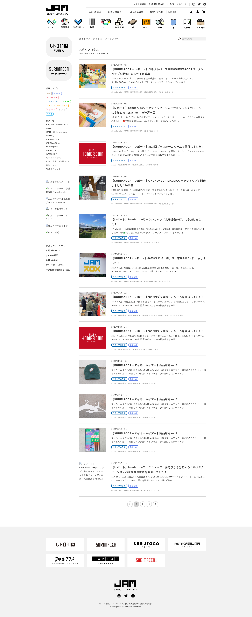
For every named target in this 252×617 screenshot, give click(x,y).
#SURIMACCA (136, 92)
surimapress (52, 147)
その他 (49, 114)
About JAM (95, 12)
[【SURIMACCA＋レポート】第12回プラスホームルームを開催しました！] (92, 348)
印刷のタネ (65, 161)
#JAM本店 (122, 315)
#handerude (116, 92)
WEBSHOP (52, 154)
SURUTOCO (52, 150)
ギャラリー (51, 110)
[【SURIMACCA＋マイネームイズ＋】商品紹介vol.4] (92, 450)
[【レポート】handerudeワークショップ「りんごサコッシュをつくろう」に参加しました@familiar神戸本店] (92, 125)
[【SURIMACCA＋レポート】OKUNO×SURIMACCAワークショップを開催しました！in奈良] (92, 197)
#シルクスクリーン (166, 92)
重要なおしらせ (53, 169)
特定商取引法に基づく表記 (58, 270)
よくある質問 (136, 12)
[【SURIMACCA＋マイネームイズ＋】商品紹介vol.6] (92, 382)
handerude (63, 125)
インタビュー (52, 97)
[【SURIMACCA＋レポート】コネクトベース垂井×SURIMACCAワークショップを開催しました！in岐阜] (92, 86)
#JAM (126, 92)
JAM (49, 128)
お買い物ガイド (116, 12)
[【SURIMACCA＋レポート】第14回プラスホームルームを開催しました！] (92, 163)
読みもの (133, 87)
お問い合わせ (156, 12)
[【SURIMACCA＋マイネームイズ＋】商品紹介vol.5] (92, 416)
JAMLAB (66, 101)
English (50, 125)
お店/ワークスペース (177, 4)
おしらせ (62, 110)
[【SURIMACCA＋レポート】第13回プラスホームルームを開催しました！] (92, 314)
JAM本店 (51, 136)
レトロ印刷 (139, 4)
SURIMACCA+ (53, 143)
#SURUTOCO (152, 165)
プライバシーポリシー (56, 265)
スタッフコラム (119, 87)
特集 (48, 93)
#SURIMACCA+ (150, 92)
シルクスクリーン (54, 158)
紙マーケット (52, 165)
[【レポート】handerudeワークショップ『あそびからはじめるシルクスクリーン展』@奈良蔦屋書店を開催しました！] (92, 482)
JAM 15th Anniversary (57, 132)
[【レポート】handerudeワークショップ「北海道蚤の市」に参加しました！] (92, 236)
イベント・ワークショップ (57, 105)
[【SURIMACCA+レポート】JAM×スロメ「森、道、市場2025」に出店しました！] (92, 275)
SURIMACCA (155, 4)
